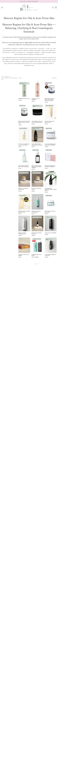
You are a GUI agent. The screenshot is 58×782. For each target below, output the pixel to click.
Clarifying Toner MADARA (50, 232)
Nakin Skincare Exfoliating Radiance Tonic (24, 212)
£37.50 (19, 168)
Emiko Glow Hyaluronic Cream (36, 189)
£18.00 (19, 213)
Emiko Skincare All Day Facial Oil (37, 233)
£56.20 (33, 146)
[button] (53, 7)
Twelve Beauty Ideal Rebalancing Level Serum (37, 144)
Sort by (19, 77)
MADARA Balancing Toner (24, 98)
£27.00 (46, 146)
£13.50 (46, 168)
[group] (29, 1)
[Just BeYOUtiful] (29, 7)
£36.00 (19, 146)
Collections (7, 76)
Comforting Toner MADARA (36, 99)
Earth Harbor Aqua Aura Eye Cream (50, 212)
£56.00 (46, 192)
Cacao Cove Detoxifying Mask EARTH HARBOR (50, 144)
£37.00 (46, 123)
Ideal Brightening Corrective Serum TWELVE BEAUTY (51, 189)
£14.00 (46, 102)
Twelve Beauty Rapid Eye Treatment (50, 255)
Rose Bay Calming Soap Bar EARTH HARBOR (50, 166)
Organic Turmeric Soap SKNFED (23, 255)
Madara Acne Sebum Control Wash (36, 212)
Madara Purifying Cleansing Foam (22, 233)
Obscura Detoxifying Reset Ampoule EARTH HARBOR (37, 166)
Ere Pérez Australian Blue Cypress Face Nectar (23, 144)
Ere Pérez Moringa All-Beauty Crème (50, 122)
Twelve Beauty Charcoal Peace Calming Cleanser (37, 122)
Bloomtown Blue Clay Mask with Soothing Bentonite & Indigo (49, 99)
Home (2, 76)
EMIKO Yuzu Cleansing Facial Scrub (23, 189)
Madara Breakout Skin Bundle (36, 255)
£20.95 (20, 100)
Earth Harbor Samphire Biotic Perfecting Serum (23, 166)
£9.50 (19, 257)
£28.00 (33, 191)
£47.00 (46, 257)
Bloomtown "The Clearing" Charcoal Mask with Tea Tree (24, 122)
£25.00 (20, 191)
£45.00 (33, 123)
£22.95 (33, 213)
